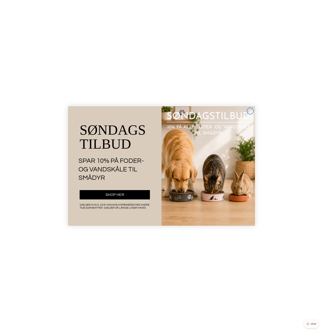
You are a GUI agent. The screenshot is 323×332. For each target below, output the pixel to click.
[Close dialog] (250, 111)
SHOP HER (115, 195)
